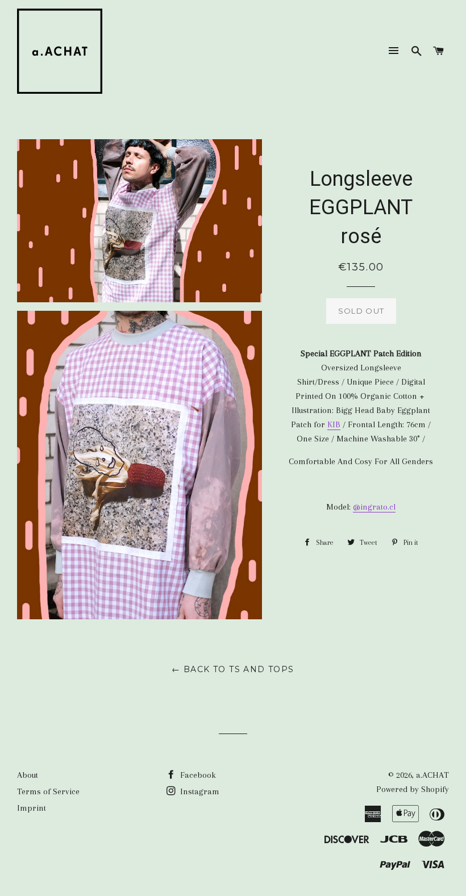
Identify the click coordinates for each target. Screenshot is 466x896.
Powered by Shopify (412, 789)
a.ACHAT (432, 775)
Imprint (31, 808)
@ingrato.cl (374, 507)
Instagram (198, 791)
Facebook (197, 775)
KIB (333, 424)
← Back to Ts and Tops (233, 669)
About (27, 775)
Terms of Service (48, 791)
